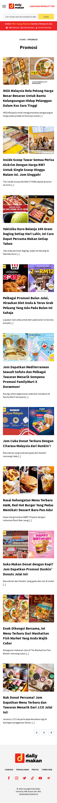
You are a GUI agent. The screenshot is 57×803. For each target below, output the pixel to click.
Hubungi (9, 769)
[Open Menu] (4, 6)
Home (22, 39)
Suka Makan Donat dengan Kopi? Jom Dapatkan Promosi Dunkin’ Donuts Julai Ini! (28, 569)
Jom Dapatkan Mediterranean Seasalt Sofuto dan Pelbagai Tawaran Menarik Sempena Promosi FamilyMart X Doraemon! (26, 377)
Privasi (35, 769)
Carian (46, 16)
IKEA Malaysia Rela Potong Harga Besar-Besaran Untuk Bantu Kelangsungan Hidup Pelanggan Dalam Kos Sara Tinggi (28, 98)
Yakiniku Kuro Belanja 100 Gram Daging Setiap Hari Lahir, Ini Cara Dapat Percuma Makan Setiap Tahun (28, 236)
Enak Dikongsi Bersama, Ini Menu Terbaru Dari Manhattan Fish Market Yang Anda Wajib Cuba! (26, 635)
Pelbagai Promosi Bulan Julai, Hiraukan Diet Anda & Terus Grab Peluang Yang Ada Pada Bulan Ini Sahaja (28, 305)
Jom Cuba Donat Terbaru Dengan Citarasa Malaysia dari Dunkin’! (28, 443)
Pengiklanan (22, 769)
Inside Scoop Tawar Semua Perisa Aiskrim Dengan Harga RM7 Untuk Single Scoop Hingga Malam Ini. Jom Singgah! (28, 167)
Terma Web (47, 769)
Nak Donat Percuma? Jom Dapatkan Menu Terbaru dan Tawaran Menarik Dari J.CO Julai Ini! (27, 704)
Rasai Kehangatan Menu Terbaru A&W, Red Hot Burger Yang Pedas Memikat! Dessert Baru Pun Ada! (28, 505)
